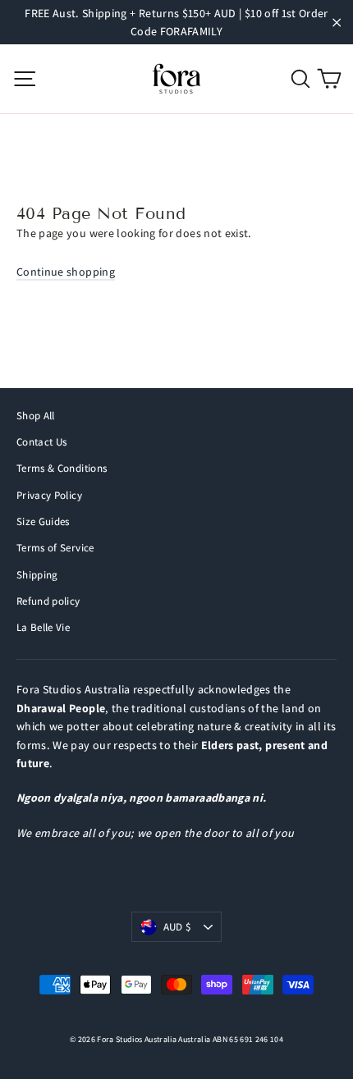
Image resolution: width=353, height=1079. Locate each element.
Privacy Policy (49, 495)
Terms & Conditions (61, 468)
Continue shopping (65, 271)
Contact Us (41, 442)
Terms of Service (55, 548)
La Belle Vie (43, 627)
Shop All (35, 416)
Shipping (37, 575)
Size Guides (43, 521)
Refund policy (48, 601)
